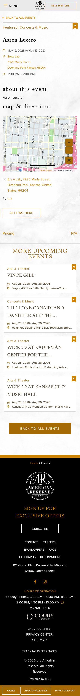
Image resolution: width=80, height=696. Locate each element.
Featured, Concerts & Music (25, 27)
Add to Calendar (35, 691)
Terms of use (46, 170)
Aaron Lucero (19, 40)
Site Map (39, 640)
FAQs (52, 549)
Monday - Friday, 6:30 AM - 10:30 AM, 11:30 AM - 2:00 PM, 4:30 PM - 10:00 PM (40, 599)
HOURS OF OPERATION (40, 591)
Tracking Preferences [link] (39, 651)
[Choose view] (69, 160)
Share (11, 691)
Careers (49, 542)
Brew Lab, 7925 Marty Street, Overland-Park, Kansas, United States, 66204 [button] (29, 185)
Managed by (40, 607)
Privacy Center (39, 634)
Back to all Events (20, 18)
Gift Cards (27, 557)
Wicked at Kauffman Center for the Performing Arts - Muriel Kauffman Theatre (34, 352)
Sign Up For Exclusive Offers (40, 513)
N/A (9, 199)
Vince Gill (20, 276)
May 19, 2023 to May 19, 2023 (26, 50)
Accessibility (39, 628)
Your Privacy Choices (42, 645)
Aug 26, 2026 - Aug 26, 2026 (31, 283)
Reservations (50, 557)
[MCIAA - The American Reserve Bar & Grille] (40, 5)
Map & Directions (27, 107)
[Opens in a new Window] (35, 582)
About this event (25, 89)
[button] (11, 5)
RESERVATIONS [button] (60, 5)
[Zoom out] (69, 150)
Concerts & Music (20, 301)
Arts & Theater (18, 269)
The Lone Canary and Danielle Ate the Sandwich (35, 312)
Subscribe (34, 527)
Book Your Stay (65, 691)
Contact (31, 542)
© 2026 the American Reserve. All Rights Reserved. (40, 666)
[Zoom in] (69, 142)
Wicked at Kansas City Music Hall (36, 391)
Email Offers (34, 549)
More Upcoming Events (40, 254)
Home (34, 463)
